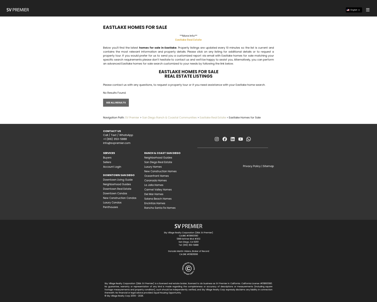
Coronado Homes (155, 180)
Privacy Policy (252, 166)
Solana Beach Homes (158, 198)
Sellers (107, 162)
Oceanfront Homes (156, 176)
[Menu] (367, 9)
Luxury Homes (153, 167)
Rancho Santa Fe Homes (160, 208)
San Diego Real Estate (158, 162)
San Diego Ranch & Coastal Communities (169, 117)
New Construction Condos (119, 198)
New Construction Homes (160, 171)
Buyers (107, 157)
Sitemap (268, 166)
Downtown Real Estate (117, 189)
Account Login (112, 167)
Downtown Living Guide (118, 179)
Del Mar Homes (153, 194)
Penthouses (110, 207)
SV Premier (132, 117)
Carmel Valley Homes (158, 189)
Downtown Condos (115, 193)
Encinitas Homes (154, 203)
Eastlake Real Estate (188, 40)
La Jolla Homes (153, 185)
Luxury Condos (112, 202)
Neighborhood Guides (117, 184)
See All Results (116, 102)
